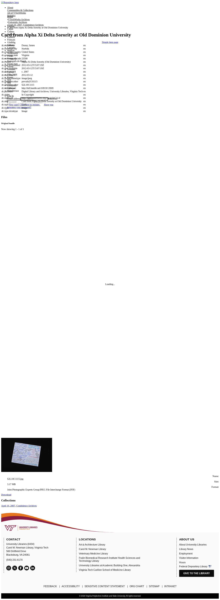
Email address (13, 98)
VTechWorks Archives (19, 19)
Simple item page (110, 42)
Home (10, 17)
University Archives (17, 22)
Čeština (10, 31)
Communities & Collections (20, 10)
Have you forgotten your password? (30, 106)
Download (6, 494)
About (10, 7)
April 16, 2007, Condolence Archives (26, 25)
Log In (10, 96)
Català (10, 29)
